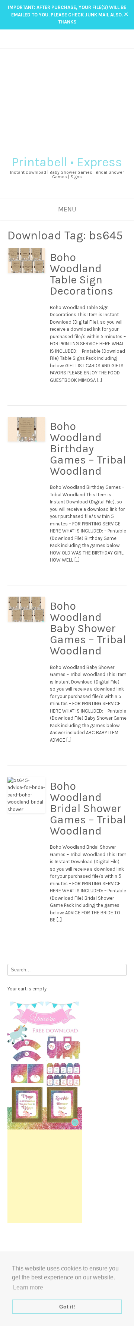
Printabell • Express (67, 162)
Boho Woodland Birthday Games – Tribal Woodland (88, 449)
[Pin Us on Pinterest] (77, 43)
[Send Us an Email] (56, 43)
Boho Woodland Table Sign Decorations (81, 274)
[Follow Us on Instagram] (70, 43)
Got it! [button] (67, 1307)
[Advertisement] (67, 99)
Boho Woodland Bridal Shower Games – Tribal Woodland (88, 808)
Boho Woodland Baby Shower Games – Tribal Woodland (88, 628)
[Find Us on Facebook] (63, 43)
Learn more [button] (28, 1287)
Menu (67, 209)
